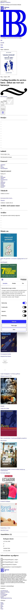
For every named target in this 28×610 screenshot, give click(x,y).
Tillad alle (14, 321)
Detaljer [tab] (14, 283)
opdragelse (3, 164)
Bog (2, 101)
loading (2, 105)
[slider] (14, 64)
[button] (14, 559)
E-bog (5, 101)
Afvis (14, 329)
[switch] (24, 307)
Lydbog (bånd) (10, 97)
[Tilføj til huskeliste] (3, 113)
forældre (2, 167)
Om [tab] (23, 283)
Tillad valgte (14, 325)
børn (2, 166)
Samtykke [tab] (5, 283)
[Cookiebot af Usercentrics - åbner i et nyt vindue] (20, 279)
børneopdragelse (4, 168)
